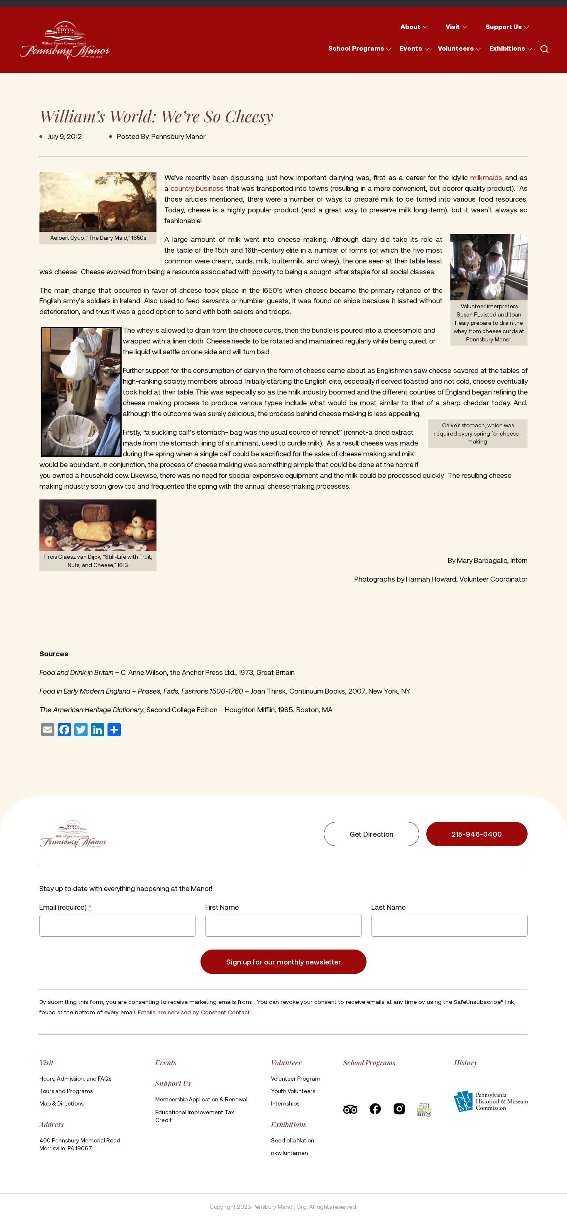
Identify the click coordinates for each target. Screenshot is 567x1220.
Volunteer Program (295, 1078)
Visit (453, 26)
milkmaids (486, 177)
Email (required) (65, 907)
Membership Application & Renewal (201, 1099)
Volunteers (456, 48)
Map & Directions (61, 1103)
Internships (285, 1103)
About (410, 26)
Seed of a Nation (292, 1140)
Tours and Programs (66, 1091)
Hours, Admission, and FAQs (75, 1078)
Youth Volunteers (293, 1091)
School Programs (356, 48)
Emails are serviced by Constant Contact (194, 1012)
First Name (222, 907)
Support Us (504, 26)
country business (197, 188)
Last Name (388, 907)
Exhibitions (507, 48)
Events (411, 48)
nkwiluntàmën (289, 1152)
